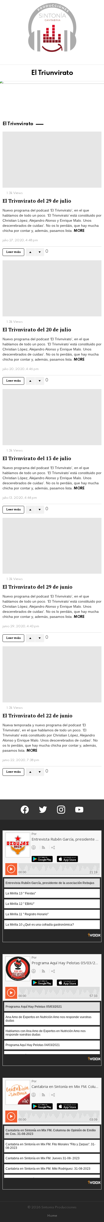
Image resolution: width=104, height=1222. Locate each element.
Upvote (30, 252)
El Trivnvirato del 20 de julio (37, 329)
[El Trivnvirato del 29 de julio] (52, 160)
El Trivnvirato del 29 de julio (37, 201)
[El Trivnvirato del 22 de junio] (52, 674)
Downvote (39, 252)
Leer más (13, 252)
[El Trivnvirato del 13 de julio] (52, 417)
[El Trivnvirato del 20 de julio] (52, 288)
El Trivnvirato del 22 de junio (37, 715)
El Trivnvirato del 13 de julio (37, 458)
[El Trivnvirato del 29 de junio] (52, 546)
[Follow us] (90, 60)
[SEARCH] (98, 60)
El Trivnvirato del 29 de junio (37, 587)
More (79, 231)
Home (52, 1215)
